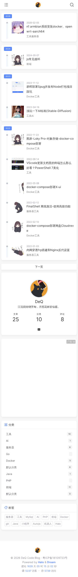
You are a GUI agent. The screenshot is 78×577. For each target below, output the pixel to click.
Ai (32, 115)
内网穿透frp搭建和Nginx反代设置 (48, 250)
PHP (45, 516)
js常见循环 (33, 59)
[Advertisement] (39, 378)
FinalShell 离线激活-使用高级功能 (48, 206)
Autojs (37, 523)
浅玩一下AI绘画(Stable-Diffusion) (49, 111)
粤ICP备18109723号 (55, 557)
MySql (29, 516)
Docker (31, 96)
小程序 (25, 523)
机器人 (48, 523)
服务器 (35, 36)
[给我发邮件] (39, 329)
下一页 (39, 266)
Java (15, 523)
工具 (29, 36)
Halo (58, 523)
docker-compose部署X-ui (44, 187)
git (7, 523)
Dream (51, 562)
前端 (29, 64)
